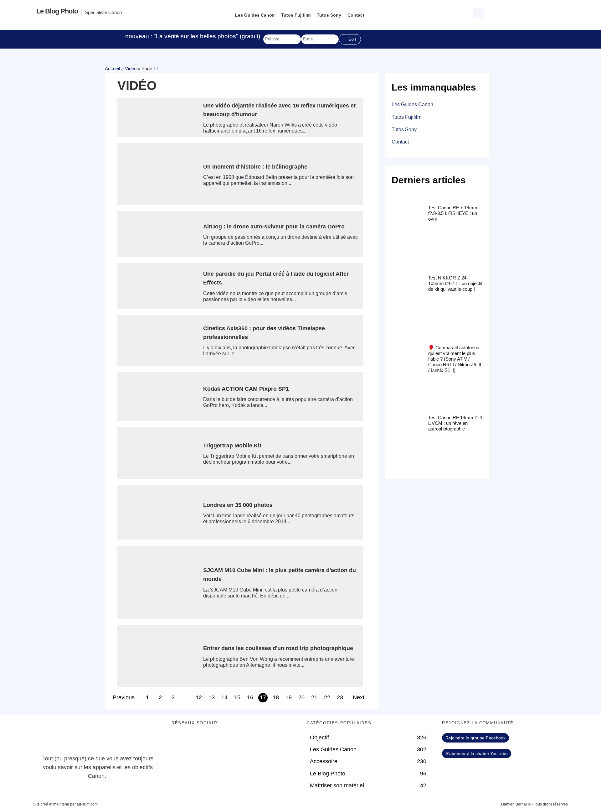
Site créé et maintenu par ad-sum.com (65, 804)
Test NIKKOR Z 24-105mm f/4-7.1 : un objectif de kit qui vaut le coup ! (455, 283)
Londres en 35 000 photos (238, 505)
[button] (478, 13)
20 (301, 697)
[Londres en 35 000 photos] (157, 512)
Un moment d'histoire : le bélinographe (255, 167)
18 (276, 697)
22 (327, 697)
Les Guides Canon (255, 15)
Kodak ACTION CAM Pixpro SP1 (246, 389)
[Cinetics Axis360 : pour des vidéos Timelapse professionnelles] (157, 340)
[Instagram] (231, 741)
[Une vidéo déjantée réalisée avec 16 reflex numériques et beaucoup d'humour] (157, 116)
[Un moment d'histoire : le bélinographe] (157, 174)
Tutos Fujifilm (296, 15)
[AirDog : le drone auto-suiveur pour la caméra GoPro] (157, 234)
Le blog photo (57, 11)
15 (237, 697)
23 (340, 697)
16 (250, 697)
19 (288, 697)
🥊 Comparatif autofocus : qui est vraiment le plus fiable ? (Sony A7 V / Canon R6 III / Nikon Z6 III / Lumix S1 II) (455, 359)
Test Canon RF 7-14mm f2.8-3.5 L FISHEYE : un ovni (452, 213)
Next (358, 697)
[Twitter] (196, 741)
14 (224, 697)
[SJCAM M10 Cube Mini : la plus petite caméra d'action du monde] (157, 582)
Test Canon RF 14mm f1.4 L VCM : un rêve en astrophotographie (455, 423)
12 (199, 697)
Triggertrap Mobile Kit (232, 445)
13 (211, 697)
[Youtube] (214, 741)
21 (314, 697)
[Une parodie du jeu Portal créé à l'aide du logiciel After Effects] (157, 286)
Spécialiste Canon (103, 12)
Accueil (112, 68)
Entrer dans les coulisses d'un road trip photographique (278, 648)
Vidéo (130, 68)
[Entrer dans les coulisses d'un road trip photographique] (157, 656)
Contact (355, 15)
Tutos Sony (329, 15)
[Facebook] (179, 741)
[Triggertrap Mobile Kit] (157, 453)
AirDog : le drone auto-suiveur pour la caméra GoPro (274, 226)
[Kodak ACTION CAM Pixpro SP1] (157, 396)
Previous (124, 697)
